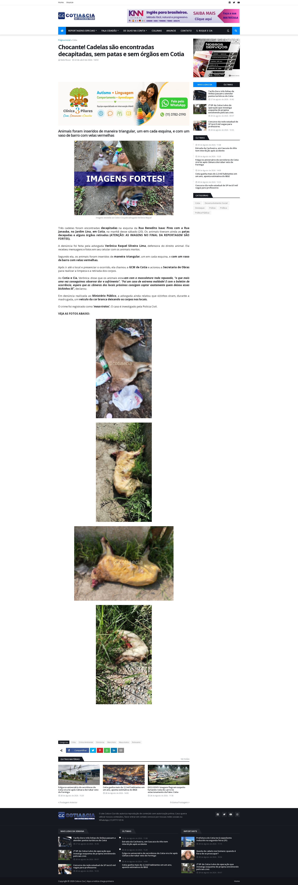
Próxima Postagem (179, 802)
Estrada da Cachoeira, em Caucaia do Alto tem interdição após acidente (216, 149)
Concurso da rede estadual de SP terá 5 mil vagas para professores (223, 124)
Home (61, 2)
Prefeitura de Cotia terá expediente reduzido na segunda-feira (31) (214, 839)
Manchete (111, 742)
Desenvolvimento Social (216, 203)
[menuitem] (62, 31)
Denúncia (100, 742)
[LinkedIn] (114, 750)
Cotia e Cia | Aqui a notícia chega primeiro (94, 881)
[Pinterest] (100, 750)
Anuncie (69, 2)
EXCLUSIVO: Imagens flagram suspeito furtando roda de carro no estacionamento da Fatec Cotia (166, 789)
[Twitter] (93, 750)
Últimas (228, 84)
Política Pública (202, 212)
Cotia (74, 40)
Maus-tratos (124, 742)
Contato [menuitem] (186, 30)
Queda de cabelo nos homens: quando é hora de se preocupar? (216, 852)
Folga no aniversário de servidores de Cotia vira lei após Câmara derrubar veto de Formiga (78, 789)
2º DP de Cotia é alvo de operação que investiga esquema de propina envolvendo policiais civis (220, 109)
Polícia (212, 207)
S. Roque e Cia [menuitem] (204, 30)
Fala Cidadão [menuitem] (109, 30)
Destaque (200, 207)
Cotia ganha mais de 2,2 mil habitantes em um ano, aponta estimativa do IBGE (123, 788)
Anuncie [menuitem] (171, 30)
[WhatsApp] (107, 750)
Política (223, 207)
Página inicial (64, 40)
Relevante (136, 742)
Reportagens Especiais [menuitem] (81, 30)
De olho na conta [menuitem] (134, 30)
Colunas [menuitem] (157, 30)
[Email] (121, 750)
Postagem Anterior (68, 802)
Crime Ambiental (86, 742)
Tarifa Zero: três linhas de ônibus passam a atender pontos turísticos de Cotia (221, 93)
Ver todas (185, 759)
